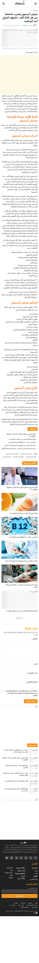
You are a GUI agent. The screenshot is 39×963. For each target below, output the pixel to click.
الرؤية (30, 903)
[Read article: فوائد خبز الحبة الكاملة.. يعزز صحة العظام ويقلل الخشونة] (34, 775)
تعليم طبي (9, 867)
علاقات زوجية (20, 868)
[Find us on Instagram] (21, 858)
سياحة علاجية (9, 872)
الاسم (35, 664)
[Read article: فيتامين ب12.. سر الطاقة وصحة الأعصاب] (20, 526)
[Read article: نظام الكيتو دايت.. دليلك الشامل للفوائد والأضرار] (34, 767)
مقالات (11, 877)
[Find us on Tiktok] (12, 858)
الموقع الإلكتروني (32, 682)
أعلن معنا (21, 905)
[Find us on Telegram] (7, 858)
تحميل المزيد (19, 618)
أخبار (11, 875)
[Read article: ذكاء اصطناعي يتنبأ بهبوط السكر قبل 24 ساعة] (20, 550)
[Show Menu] (35, 3)
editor (25, 25)
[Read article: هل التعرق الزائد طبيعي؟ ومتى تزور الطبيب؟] (20, 600)
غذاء (36, 873)
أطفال (35, 876)
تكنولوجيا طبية (20, 873)
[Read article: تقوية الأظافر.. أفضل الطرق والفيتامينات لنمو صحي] (34, 791)
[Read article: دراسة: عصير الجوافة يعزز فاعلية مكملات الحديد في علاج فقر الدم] (34, 752)
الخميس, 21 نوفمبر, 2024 (11, 25)
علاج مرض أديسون (31, 456)
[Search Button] (3, 3)
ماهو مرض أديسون (18, 456)
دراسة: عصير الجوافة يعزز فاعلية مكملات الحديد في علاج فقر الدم (15, 751)
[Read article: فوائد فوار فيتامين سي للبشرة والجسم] (20, 502)
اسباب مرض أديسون (26, 453)
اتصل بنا (12, 905)
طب (30, 10)
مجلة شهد (17, 911)
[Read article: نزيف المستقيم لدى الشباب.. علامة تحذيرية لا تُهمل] (20, 574)
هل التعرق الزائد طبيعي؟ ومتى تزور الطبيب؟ (22, 611)
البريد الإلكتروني (32, 673)
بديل (11, 870)
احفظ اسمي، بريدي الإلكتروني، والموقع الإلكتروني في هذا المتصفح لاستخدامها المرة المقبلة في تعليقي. (22, 693)
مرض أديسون (7, 456)
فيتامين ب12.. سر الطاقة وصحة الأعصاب (22, 442)
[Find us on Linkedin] (26, 858)
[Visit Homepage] (19, 3)
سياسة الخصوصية (32, 905)
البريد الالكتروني (33, 888)
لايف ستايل (21, 871)
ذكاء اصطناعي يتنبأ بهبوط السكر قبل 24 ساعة (20, 445)
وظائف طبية (21, 878)
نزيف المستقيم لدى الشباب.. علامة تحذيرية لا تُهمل (19, 448)
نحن (36, 903)
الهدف (16, 903)
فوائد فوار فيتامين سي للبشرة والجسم (22, 439)
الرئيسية (35, 10)
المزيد (23, 876)
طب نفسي (34, 879)
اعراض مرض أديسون (12, 453)
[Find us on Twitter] (31, 858)
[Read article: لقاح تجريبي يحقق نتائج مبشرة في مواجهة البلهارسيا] (20, 476)
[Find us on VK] (16, 858)
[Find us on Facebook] (36, 858)
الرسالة (23, 903)
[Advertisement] (19, 74)
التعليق (34, 639)
